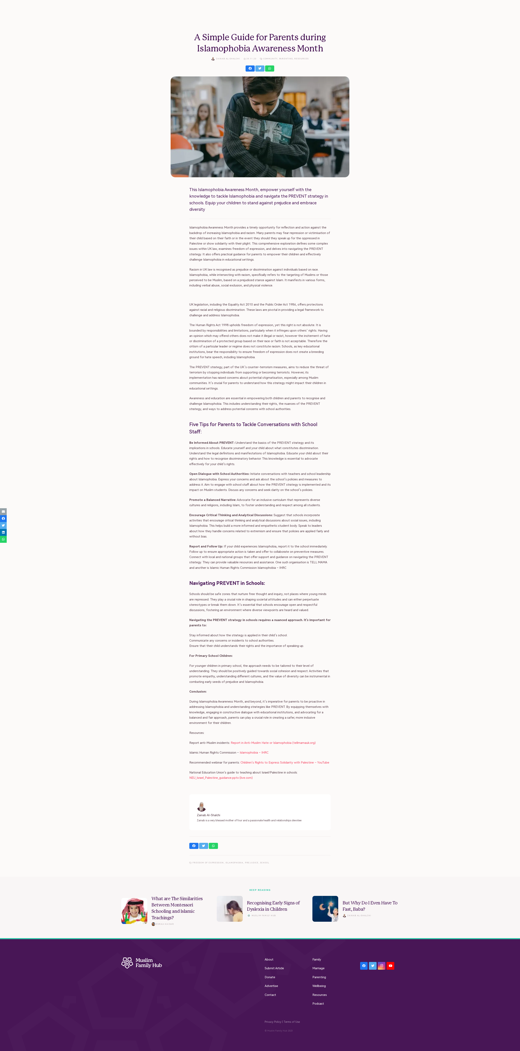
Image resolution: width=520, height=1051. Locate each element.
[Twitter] (373, 966)
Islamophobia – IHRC (254, 752)
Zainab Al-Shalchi (228, 59)
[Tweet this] (259, 68)
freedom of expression (208, 863)
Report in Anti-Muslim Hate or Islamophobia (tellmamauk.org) (273, 743)
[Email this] (3, 511)
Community (270, 59)
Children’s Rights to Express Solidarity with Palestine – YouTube (284, 762)
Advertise (271, 986)
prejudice (252, 863)
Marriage (318, 968)
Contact (270, 995)
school (264, 863)
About (269, 959)
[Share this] (250, 68)
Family (316, 959)
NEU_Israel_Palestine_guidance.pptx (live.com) (221, 778)
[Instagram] (382, 966)
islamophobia (234, 863)
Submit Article (274, 968)
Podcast (318, 1003)
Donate (270, 977)
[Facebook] (364, 966)
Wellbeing (319, 986)
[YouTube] (390, 966)
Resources (301, 59)
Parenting (286, 59)
